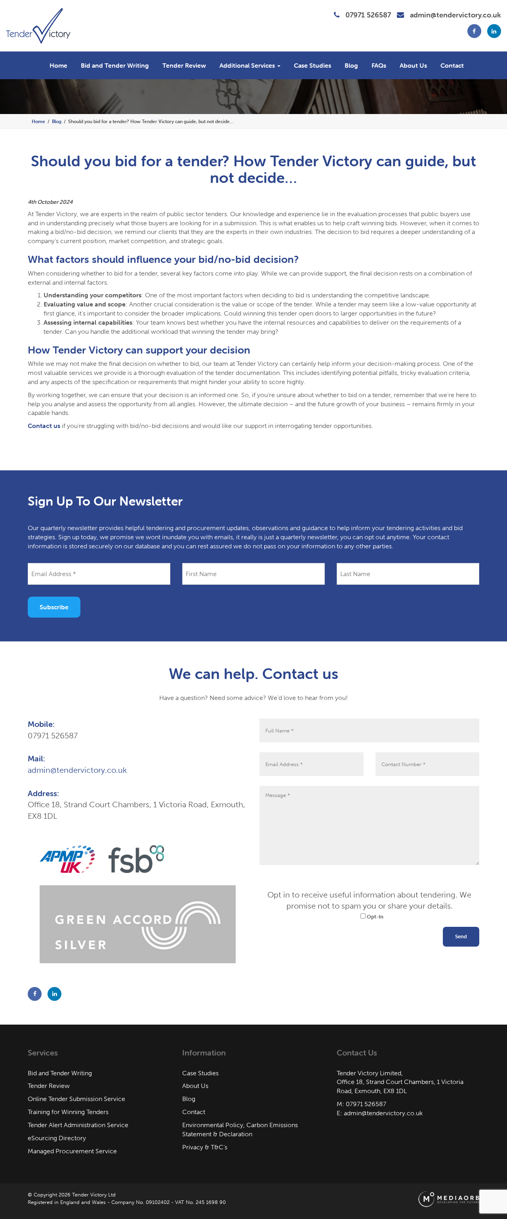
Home (58, 65)
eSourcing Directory (57, 1138)
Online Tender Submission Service (76, 1099)
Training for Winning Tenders (68, 1112)
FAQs (379, 65)
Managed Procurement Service (72, 1151)
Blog (351, 65)
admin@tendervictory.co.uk (455, 14)
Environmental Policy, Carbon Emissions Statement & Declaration (240, 1129)
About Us (413, 65)
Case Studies (312, 65)
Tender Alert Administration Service (78, 1125)
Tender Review (184, 65)
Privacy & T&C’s (204, 1147)
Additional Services (247, 65)
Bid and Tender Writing (115, 65)
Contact (452, 65)
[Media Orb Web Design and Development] (448, 1199)
